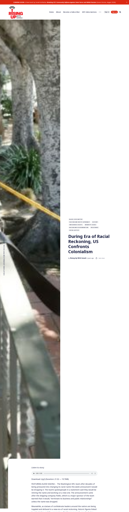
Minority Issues (90, 224)
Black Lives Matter (75, 219)
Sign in (107, 12)
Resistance (94, 227)
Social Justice (74, 230)
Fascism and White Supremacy (79, 222)
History (95, 222)
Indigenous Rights (75, 224)
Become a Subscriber (71, 12)
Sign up (114, 12)
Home (51, 12)
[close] (126, 2)
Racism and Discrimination (78, 227)
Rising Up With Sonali (78, 258)
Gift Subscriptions (89, 12)
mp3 (43, 479)
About (58, 12)
